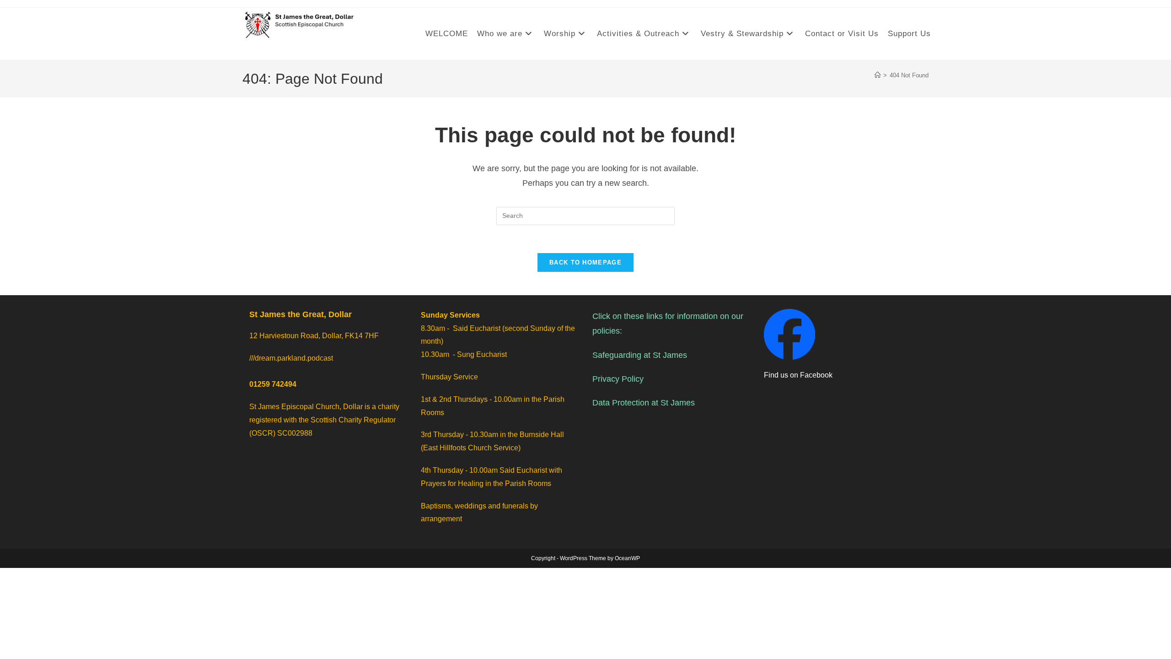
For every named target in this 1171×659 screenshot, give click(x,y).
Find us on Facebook (798, 375)
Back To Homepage (585, 262)
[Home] (878, 75)
